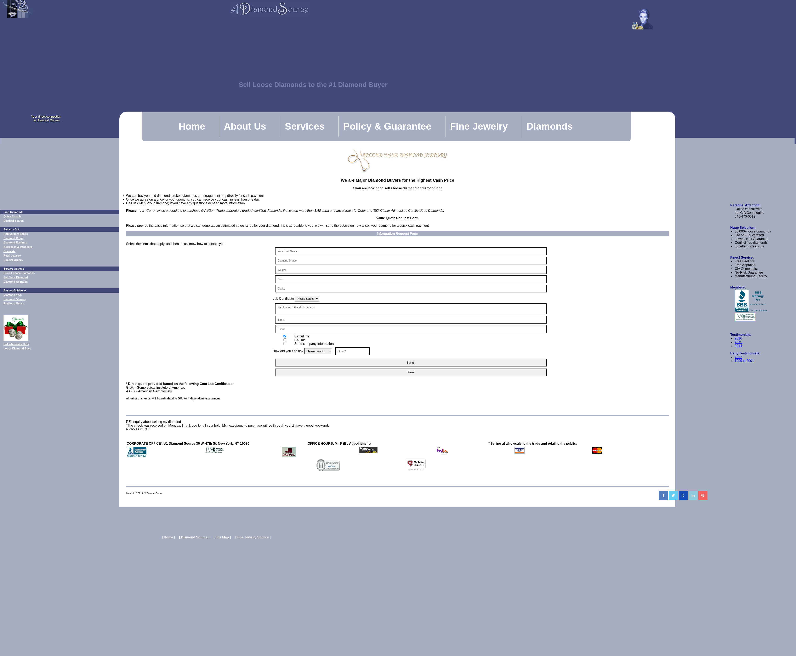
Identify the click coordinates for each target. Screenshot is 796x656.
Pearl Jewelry (12, 255)
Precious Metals (14, 303)
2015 (738, 342)
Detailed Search (14, 220)
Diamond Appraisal (16, 281)
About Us (245, 126)
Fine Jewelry (479, 126)
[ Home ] (168, 537)
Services (305, 126)
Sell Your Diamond (16, 277)
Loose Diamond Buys (17, 348)
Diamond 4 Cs (13, 294)
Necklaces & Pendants (18, 246)
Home (192, 126)
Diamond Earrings (15, 242)
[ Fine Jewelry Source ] (253, 537)
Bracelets (9, 251)
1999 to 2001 (744, 361)
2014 (738, 346)
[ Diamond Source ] (194, 537)
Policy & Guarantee (387, 126)
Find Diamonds (13, 212)
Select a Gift (11, 229)
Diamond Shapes (14, 299)
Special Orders (13, 260)
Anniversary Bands (16, 233)
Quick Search (12, 216)
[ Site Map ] (222, 537)
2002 (738, 357)
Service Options (14, 268)
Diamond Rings (13, 238)
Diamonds (550, 126)
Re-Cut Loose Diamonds (19, 273)
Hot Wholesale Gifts (16, 344)
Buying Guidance (15, 290)
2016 (738, 338)
